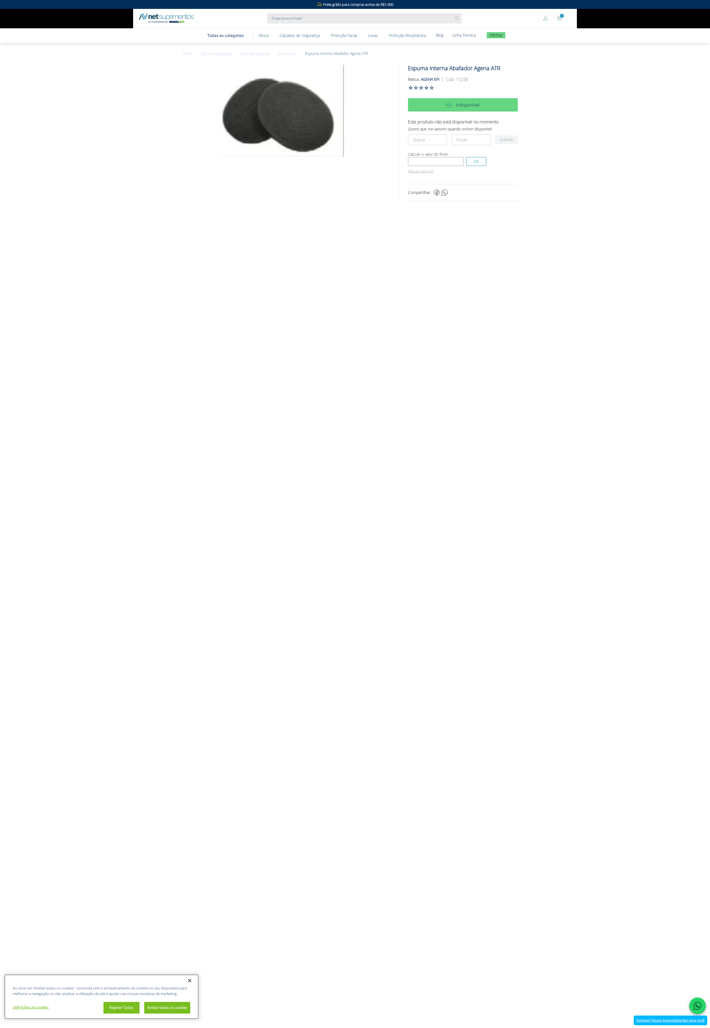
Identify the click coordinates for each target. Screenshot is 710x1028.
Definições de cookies (31, 1007)
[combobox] (364, 18)
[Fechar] (190, 980)
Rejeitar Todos (121, 1007)
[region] (101, 996)
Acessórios (287, 53)
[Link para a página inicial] (191, 53)
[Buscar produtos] (458, 18)
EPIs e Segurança (216, 53)
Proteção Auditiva (255, 53)
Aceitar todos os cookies (167, 1007)
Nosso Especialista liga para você (670, 1020)
